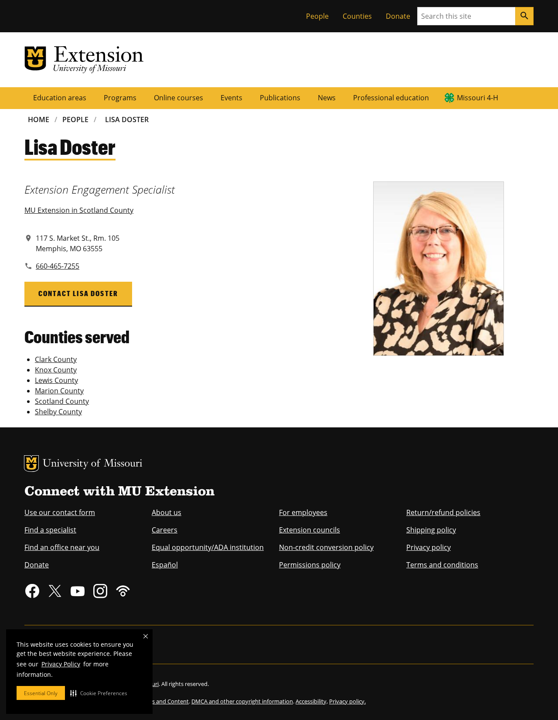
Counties (357, 16)
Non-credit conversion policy (326, 547)
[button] (98, 693)
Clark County (56, 359)
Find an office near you (61, 547)
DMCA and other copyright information (242, 701)
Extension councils (309, 530)
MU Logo (31, 463)
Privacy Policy (60, 664)
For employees (303, 512)
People (317, 16)
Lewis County (56, 380)
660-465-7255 (57, 266)
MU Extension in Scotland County (78, 210)
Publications (280, 97)
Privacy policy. (347, 701)
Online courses (178, 97)
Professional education (391, 97)
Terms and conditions (442, 565)
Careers (164, 530)
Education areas (59, 97)
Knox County (56, 370)
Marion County (59, 391)
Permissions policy (309, 565)
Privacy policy (428, 547)
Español (165, 565)
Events (231, 97)
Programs (120, 97)
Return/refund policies (443, 512)
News (327, 97)
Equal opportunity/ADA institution (208, 547)
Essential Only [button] (41, 693)
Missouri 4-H (477, 97)
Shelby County (58, 411)
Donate (398, 16)
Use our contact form (59, 512)
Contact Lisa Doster (78, 293)
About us (166, 512)
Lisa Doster (127, 119)
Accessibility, (312, 701)
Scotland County (62, 401)
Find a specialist (50, 530)
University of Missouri (93, 464)
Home (38, 119)
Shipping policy (431, 530)
